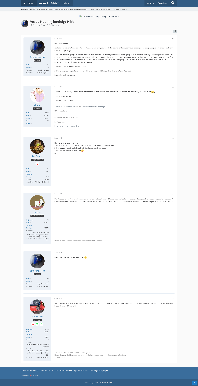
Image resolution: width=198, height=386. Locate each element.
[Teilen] (175, 31)
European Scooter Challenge (93, 106)
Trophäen (29, 174)
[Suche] (173, 3)
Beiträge (28, 67)
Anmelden (150, 3)
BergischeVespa (39, 25)
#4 (173, 194)
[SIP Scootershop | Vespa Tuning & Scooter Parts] (99, 16)
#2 (173, 87)
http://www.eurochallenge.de (66, 126)
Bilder (28, 121)
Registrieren (162, 3)
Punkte (28, 65)
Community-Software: (99, 382)
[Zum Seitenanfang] (194, 383)
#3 (173, 138)
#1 (173, 39)
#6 (173, 298)
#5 (173, 252)
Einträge (28, 123)
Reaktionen (29, 113)
